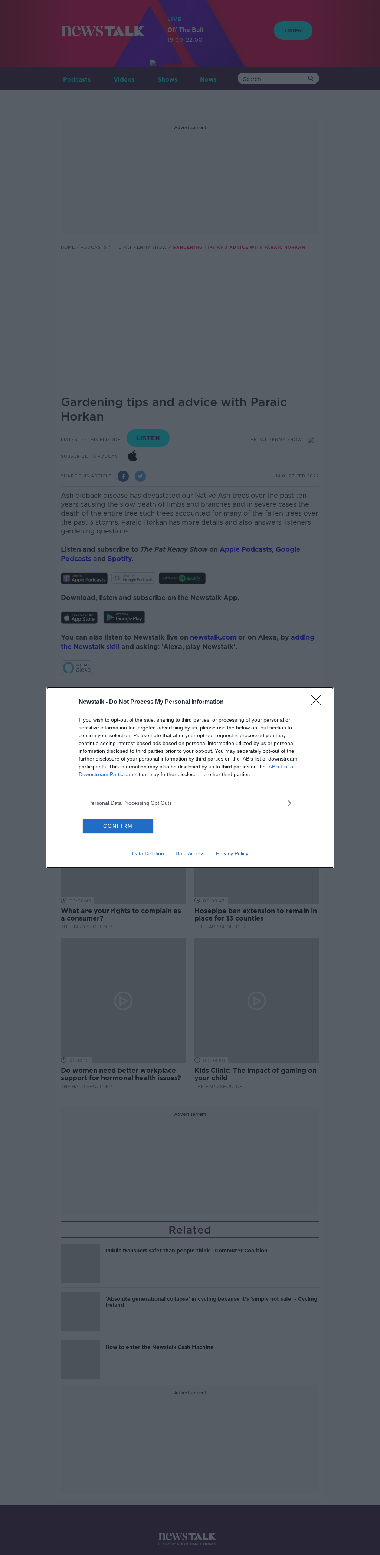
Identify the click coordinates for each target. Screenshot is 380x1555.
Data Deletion (148, 853)
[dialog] (190, 778)
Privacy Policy (232, 853)
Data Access (190, 853)
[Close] (318, 702)
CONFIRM (118, 826)
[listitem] (190, 803)
